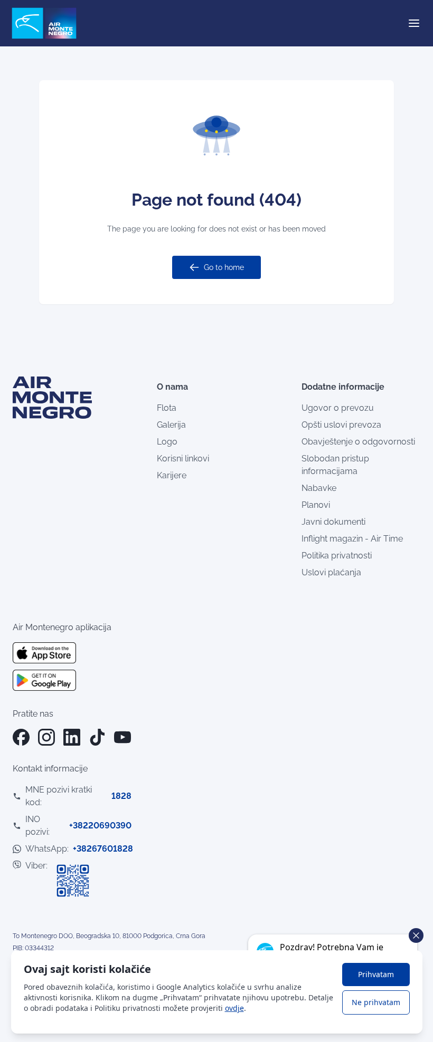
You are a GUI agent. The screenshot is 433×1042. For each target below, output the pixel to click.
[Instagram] (46, 737)
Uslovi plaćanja (331, 572)
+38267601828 (103, 849)
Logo (167, 442)
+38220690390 (100, 826)
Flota (166, 408)
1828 (121, 796)
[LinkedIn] (71, 737)
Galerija (171, 425)
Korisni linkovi (183, 459)
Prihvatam (376, 974)
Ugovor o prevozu (338, 408)
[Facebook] (21, 737)
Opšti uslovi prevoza (341, 425)
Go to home (224, 267)
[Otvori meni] (414, 23)
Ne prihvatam (376, 1002)
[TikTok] (97, 737)
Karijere (171, 475)
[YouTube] (122, 737)
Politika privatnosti (337, 556)
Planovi (316, 505)
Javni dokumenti (333, 522)
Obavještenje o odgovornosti (358, 442)
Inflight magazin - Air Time (352, 539)
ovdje (234, 1008)
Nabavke (319, 488)
